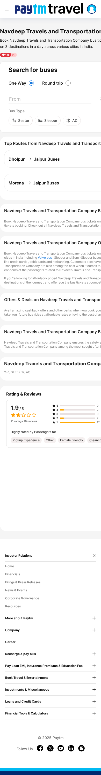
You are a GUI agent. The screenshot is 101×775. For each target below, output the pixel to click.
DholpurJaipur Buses (34, 159)
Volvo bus (45, 257)
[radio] (22, 83)
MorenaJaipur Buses (34, 182)
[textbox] (50, 99)
